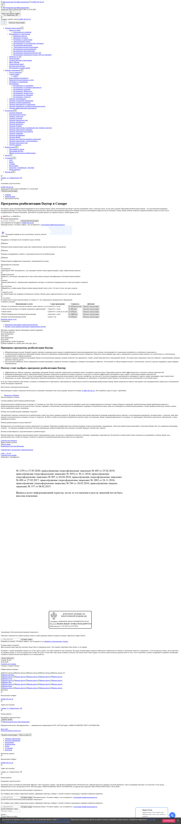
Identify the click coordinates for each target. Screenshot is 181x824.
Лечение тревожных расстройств (21, 131)
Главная (8, 195)
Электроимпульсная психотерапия (25, 47)
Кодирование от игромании (23, 85)
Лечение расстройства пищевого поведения (25, 139)
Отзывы (12, 164)
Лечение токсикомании (17, 99)
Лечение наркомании (12, 70)
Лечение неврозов (15, 113)
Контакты (8, 172)
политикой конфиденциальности (53, 225)
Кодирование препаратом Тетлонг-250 (27, 53)
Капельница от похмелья (22, 32)
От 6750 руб (72, 311)
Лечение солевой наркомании (20, 102)
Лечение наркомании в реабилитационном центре (27, 106)
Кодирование (14, 84)
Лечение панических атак (18, 120)
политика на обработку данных (13, 822)
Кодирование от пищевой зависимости (27, 87)
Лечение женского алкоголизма (20, 60)
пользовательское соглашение (59, 822)
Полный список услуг (9, 319)
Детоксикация (14, 58)
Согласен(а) (169, 821)
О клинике (9, 158)
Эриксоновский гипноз (21, 41)
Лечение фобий (14, 137)
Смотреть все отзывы (8, 664)
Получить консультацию (17, 22)
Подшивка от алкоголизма (22, 40)
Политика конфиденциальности (11, 730)
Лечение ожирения (16, 133)
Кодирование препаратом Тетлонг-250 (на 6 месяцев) (32, 55)
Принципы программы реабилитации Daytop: (21, 325)
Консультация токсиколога (18, 78)
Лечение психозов (15, 118)
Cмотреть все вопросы (9, 440)
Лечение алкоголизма (12, 28)
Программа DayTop (16, 151)
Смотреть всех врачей (8, 455)
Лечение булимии (15, 126)
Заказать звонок (7, 719)
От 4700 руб (72, 317)
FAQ (11, 160)
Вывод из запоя (14, 30)
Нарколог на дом (15, 56)
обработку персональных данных (56, 641)
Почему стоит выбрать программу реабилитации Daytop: (25, 326)
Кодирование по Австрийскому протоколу (28, 43)
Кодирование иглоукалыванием (24, 49)
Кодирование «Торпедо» (22, 97)
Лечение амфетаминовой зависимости (23, 108)
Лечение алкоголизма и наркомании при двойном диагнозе (30, 128)
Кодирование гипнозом (21, 89)
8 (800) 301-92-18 (24, 19)
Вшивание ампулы (20, 36)
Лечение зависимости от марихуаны (22, 104)
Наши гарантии (14, 169)
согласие (150, 819)
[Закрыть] (177, 820)
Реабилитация (10, 147)
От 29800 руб (73, 314)
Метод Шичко (14, 62)
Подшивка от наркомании (18, 82)
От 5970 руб (72, 309)
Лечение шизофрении (17, 122)
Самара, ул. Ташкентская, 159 (11, 178)
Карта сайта (4, 729)
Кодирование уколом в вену (23, 93)
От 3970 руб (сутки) (75, 306)
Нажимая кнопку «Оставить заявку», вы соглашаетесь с (65, 797)
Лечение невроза (15, 145)
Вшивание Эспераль (20, 38)
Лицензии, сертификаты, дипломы (21, 168)
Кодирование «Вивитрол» (22, 91)
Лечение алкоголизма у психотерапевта (23, 141)
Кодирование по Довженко (23, 95)
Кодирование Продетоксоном (24, 51)
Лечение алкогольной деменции (20, 130)
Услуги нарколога (15, 72)
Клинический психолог (17, 114)
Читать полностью (7, 658)
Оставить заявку (26, 797)
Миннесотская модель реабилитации (22, 153)
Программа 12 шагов (16, 149)
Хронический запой (16, 64)
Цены (7, 155)
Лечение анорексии (16, 124)
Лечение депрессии (16, 116)
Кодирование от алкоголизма (19, 34)
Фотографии (13, 166)
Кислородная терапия (17, 66)
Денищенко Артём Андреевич (32, 330)
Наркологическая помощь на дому (21, 80)
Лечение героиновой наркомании (21, 101)
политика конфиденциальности (36, 822)
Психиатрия (9, 110)
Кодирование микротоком (22, 45)
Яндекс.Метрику (64, 819)
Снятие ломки (14, 74)
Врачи (11, 162)
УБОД (15, 76)
